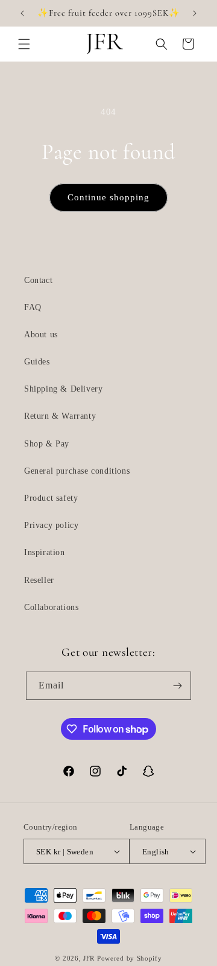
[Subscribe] (177, 686)
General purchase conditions (77, 470)
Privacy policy (51, 525)
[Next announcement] (194, 13)
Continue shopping (108, 197)
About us (41, 334)
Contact (38, 280)
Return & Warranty (60, 416)
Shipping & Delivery (63, 388)
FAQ (33, 307)
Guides (37, 361)
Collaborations (51, 607)
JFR (89, 958)
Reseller (39, 580)
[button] (24, 44)
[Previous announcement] (22, 13)
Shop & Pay (46, 443)
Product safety (51, 498)
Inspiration (44, 552)
